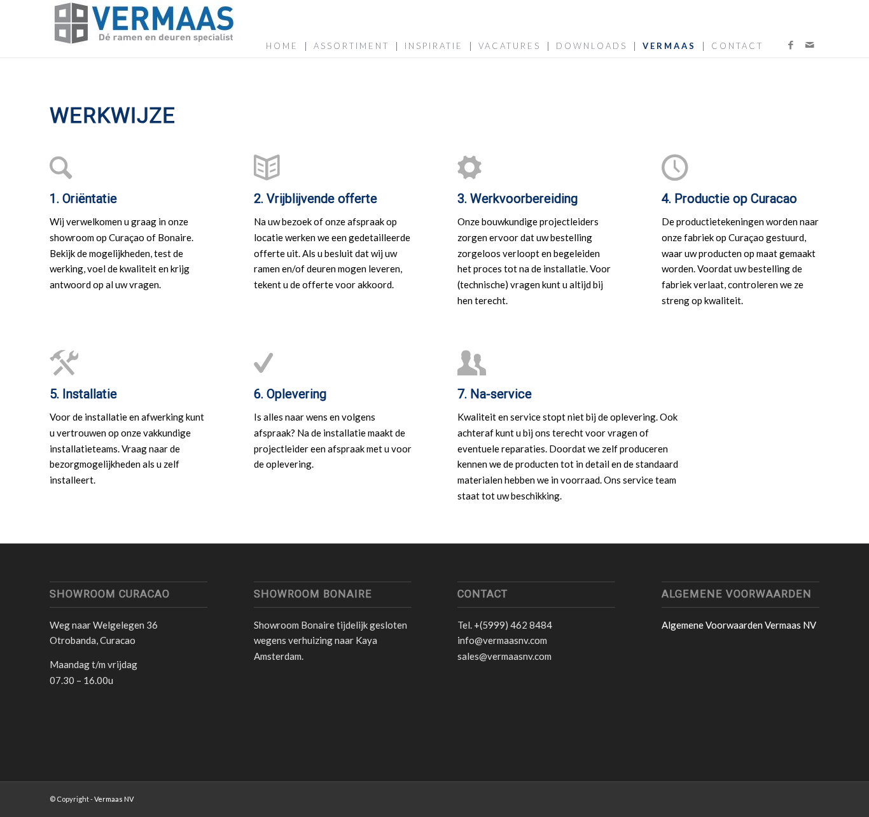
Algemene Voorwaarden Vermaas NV (739, 625)
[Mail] (809, 44)
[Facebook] (790, 44)
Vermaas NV (114, 799)
